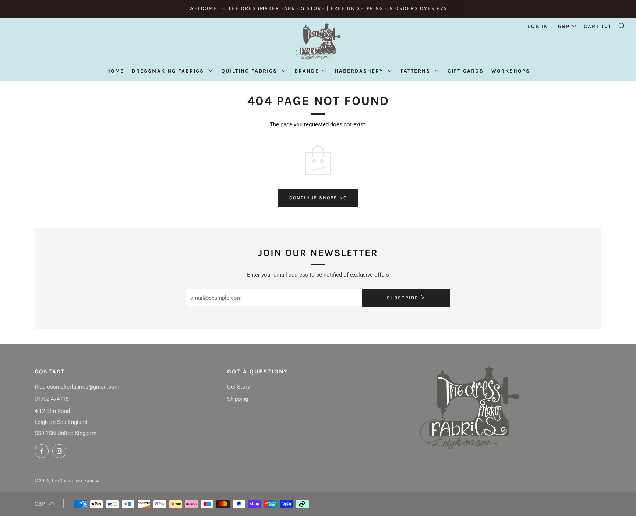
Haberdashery (360, 71)
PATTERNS (416, 71)
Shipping (237, 399)
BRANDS (306, 71)
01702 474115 (51, 399)
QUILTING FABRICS (250, 71)
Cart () (597, 26)
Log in (538, 26)
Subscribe (402, 298)
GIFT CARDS (466, 71)
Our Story (238, 386)
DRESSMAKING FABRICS (169, 71)
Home (115, 71)
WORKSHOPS (510, 71)
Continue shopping (318, 197)
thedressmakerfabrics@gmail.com (77, 386)
